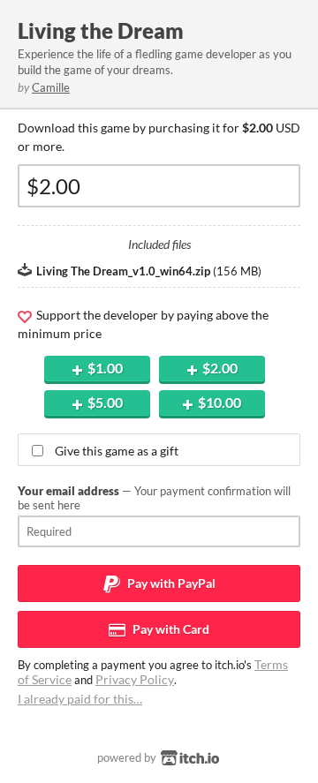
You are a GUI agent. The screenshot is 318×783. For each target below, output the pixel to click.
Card (169, 628)
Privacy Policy (134, 679)
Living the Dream (101, 30)
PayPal (170, 583)
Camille (51, 87)
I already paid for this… (80, 698)
